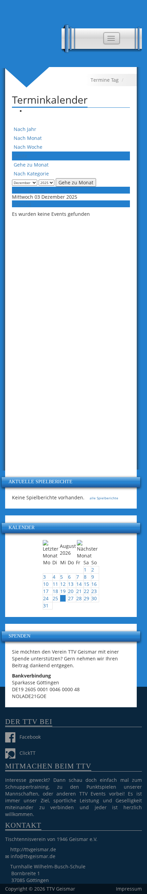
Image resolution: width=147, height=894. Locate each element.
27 (71, 598)
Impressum (129, 888)
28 (79, 598)
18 (55, 591)
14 (79, 584)
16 (94, 584)
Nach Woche (28, 147)
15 (86, 584)
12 (63, 584)
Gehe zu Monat (31, 164)
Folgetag (21, 203)
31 (46, 605)
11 (55, 584)
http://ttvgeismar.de (33, 849)
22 (86, 591)
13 (71, 584)
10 (46, 584)
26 (63, 598)
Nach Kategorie (31, 173)
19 (63, 591)
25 (55, 598)
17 (46, 591)
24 (46, 598)
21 (79, 591)
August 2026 (68, 549)
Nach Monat (28, 138)
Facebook (28, 737)
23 (94, 591)
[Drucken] (29, 111)
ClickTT (25, 753)
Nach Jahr (25, 129)
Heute (20, 156)
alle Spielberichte (103, 498)
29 (86, 598)
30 (94, 598)
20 (71, 591)
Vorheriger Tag (28, 190)
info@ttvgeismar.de (33, 856)
